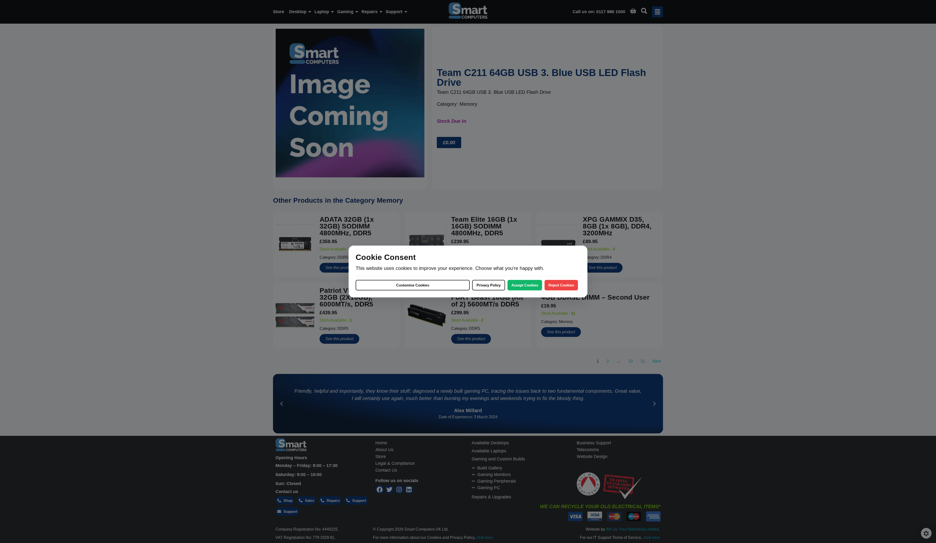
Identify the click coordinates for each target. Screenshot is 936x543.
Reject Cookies (561, 285)
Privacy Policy (489, 285)
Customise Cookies (412, 285)
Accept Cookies (524, 285)
